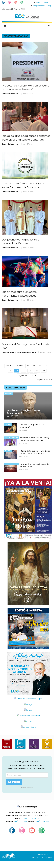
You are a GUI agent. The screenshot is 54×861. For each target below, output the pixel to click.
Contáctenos (46, 857)
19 (46, 365)
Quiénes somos (41, 854)
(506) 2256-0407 (42, 821)
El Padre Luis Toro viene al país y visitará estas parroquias (34, 438)
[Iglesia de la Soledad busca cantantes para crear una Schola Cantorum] (25, 116)
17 (34, 365)
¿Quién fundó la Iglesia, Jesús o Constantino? (24, 412)
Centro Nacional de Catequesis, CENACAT (19, 352)
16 (28, 365)
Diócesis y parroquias (12, 437)
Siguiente (22, 375)
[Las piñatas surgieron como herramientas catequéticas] (25, 271)
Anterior (19, 365)
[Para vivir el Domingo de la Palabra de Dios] (25, 323)
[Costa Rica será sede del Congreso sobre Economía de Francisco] (25, 165)
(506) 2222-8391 (20, 821)
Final (34, 375)
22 (23, 370)
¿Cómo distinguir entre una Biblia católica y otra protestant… (34, 452)
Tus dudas (9, 394)
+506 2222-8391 (42, 3)
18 (40, 365)
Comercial (35, 857)
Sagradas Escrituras (11, 464)
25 (44, 370)
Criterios (8, 424)
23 (30, 370)
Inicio (8, 365)
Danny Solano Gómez (11, 94)
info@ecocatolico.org (42, 6)
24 (37, 370)
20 (10, 370)
